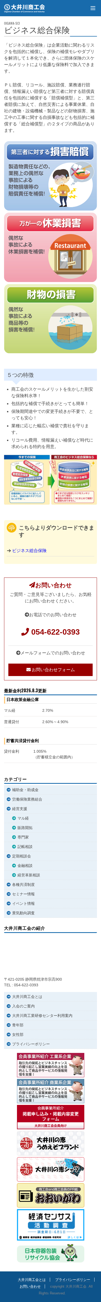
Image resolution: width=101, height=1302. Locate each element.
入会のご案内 (23, 1006)
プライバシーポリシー (31, 1044)
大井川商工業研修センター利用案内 (42, 1015)
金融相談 (25, 865)
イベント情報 (23, 903)
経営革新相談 (29, 875)
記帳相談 (25, 846)
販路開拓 (25, 827)
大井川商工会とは (27, 996)
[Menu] (93, 8)
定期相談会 (21, 856)
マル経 (23, 818)
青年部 (17, 1025)
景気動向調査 (23, 913)
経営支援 (19, 809)
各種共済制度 (23, 884)
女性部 (17, 1034)
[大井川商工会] (25, 9)
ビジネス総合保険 (29, 550)
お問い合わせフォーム (53, 669)
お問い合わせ (30, 1286)
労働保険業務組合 (27, 799)
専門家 (23, 837)
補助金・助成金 (25, 790)
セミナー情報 (23, 894)
